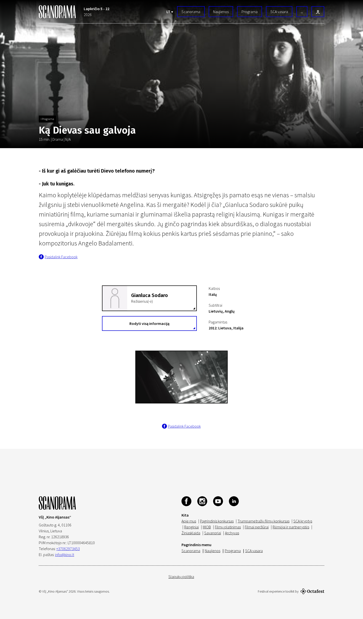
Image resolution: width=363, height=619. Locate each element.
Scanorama (191, 11)
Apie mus (189, 521)
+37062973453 (68, 548)
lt (168, 11)
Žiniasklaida (191, 532)
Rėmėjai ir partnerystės (291, 526)
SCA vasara (279, 11)
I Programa (47, 119)
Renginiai (191, 526)
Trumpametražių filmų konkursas (263, 521)
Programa (250, 11)
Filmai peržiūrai (257, 526)
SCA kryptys (302, 521)
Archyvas (232, 532)
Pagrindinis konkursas (217, 521)
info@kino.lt (64, 554)
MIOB (207, 526)
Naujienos (221, 11)
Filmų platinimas (228, 526)
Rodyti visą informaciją (149, 323)
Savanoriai (212, 532)
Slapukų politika (181, 576)
